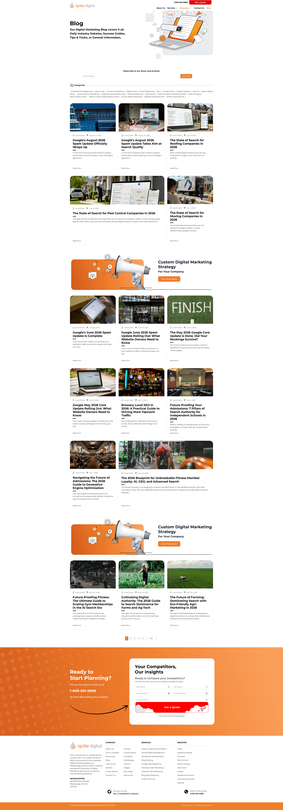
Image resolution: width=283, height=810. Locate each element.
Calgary (127, 768)
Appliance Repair (184, 753)
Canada (127, 749)
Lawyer (180, 771)
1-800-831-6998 (181, 2)
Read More (77, 168)
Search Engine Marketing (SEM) (172, 94)
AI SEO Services (148, 779)
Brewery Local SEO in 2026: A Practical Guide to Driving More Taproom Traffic (140, 410)
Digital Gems (131, 91)
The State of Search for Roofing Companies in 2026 (187, 143)
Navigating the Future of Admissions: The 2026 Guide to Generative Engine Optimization (91, 483)
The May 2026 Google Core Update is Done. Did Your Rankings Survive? (190, 336)
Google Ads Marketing (151, 764)
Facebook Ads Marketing (153, 768)
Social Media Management (153, 753)
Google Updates (183, 91)
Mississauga (129, 760)
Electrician (182, 768)
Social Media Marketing (131, 97)
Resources (184, 8)
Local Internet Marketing (88, 94)
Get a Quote (200, 2)
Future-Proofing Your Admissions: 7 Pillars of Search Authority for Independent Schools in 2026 (188, 412)
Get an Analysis (112, 753)
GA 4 (158, 91)
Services (171, 8)
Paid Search (150, 94)
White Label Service (175, 97)
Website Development (154, 97)
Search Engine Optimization (154, 749)
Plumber (181, 756)
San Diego (128, 771)
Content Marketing (115, 91)
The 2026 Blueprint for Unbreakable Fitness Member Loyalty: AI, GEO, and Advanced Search (160, 479)
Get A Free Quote (169, 279)
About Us (161, 8)
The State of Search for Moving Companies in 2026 (187, 216)
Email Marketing (147, 91)
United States (130, 753)
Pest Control (182, 760)
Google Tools (168, 91)
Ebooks (109, 768)
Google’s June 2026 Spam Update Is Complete (92, 334)
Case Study (100, 91)
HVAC (179, 749)
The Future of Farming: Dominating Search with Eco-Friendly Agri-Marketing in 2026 (188, 602)
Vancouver (128, 775)
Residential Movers (185, 775)
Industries (128, 756)
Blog (209, 8)
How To (196, 91)
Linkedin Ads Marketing (152, 771)
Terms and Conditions (203, 805)
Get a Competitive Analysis (125, 794)
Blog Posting (147, 760)
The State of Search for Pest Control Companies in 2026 (114, 213)
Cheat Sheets (112, 771)
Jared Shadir (80, 135)
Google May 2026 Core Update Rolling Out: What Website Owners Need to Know (92, 410)
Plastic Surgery (183, 764)
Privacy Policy (187, 805)
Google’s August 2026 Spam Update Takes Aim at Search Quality (141, 143)
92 (151, 638)
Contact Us (199, 8)
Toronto (127, 764)
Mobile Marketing (135, 94)
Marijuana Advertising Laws (113, 94)
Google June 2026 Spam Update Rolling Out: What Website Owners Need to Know (140, 338)
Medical (180, 783)
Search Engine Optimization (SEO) (104, 97)
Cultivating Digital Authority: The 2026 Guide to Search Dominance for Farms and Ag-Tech (140, 602)
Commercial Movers (186, 779)
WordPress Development (153, 756)
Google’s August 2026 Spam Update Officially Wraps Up (90, 143)
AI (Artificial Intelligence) (81, 91)
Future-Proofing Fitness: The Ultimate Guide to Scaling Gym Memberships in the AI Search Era (93, 602)
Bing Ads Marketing (150, 775)
